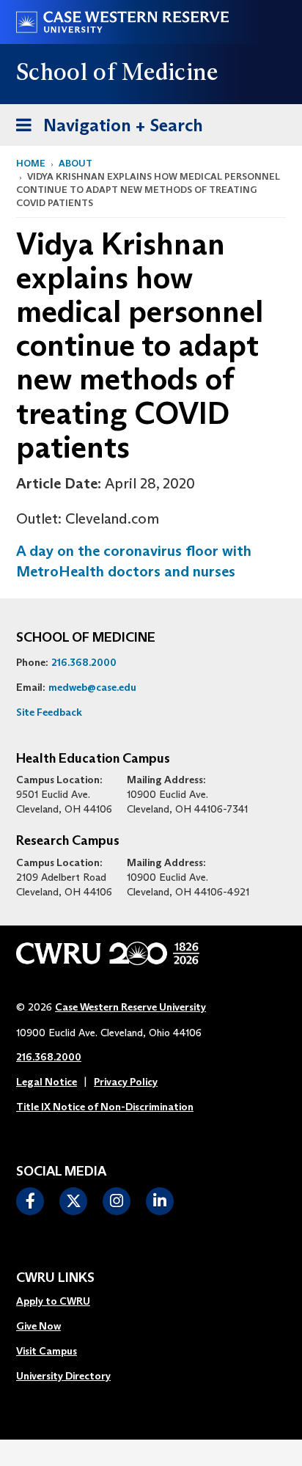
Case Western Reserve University (130, 1007)
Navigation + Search (105, 125)
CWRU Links (55, 1278)
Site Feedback (49, 712)
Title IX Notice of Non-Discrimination (105, 1106)
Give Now (38, 1326)
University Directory (63, 1375)
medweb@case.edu (92, 687)
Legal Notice (46, 1081)
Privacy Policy (126, 1081)
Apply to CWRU (53, 1301)
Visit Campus (46, 1350)
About (75, 163)
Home (30, 163)
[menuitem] (63, 1301)
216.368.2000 (84, 662)
